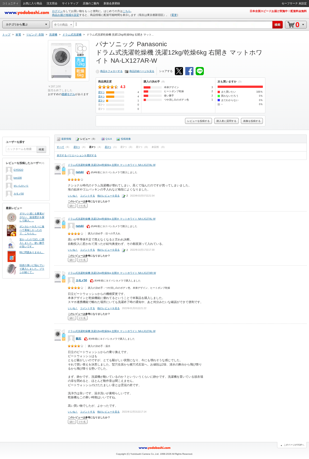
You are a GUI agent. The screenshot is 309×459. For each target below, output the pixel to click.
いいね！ (73, 195)
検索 (41, 149)
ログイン (57, 11)
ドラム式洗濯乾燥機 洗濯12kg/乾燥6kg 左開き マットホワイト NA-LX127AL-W (111, 164)
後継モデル (68, 94)
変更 (174, 15)
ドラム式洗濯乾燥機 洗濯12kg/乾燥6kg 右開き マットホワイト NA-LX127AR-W (112, 273)
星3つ (108, 147)
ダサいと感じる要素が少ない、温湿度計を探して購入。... (31, 217)
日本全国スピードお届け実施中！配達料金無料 (278, 11)
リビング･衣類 (35, 34)
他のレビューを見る (108, 195)
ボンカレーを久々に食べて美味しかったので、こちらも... (31, 230)
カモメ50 (19, 193)
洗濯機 (53, 34)
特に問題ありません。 (31, 252)
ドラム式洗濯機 (71, 34)
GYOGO (18, 169)
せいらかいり (21, 185)
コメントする (87, 195)
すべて (60, 147)
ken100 (18, 177)
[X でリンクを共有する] (179, 71)
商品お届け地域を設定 (65, 15)
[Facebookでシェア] (189, 71)
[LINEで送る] (200, 71)
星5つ (77, 147)
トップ (6, 34)
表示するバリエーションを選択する (77, 155)
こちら (127, 11)
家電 (18, 34)
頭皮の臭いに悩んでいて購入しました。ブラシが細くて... (31, 269)
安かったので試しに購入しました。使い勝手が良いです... (31, 243)
